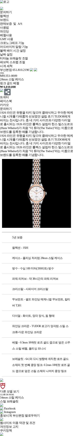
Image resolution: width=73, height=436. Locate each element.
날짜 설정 (6, 54)
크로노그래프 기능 (12, 43)
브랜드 (4, 19)
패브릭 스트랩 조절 (12, 62)
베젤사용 (6, 35)
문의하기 (6, 12)
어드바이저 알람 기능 (14, 46)
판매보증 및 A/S (11, 23)
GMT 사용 (6, 39)
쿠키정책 (6, 430)
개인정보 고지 (9, 426)
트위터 (4, 97)
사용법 (4, 27)
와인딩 (4, 31)
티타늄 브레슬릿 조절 (14, 58)
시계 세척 (6, 66)
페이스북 (6, 101)
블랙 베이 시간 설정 (13, 50)
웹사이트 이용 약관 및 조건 (17, 422)
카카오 (4, 105)
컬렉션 (4, 16)
